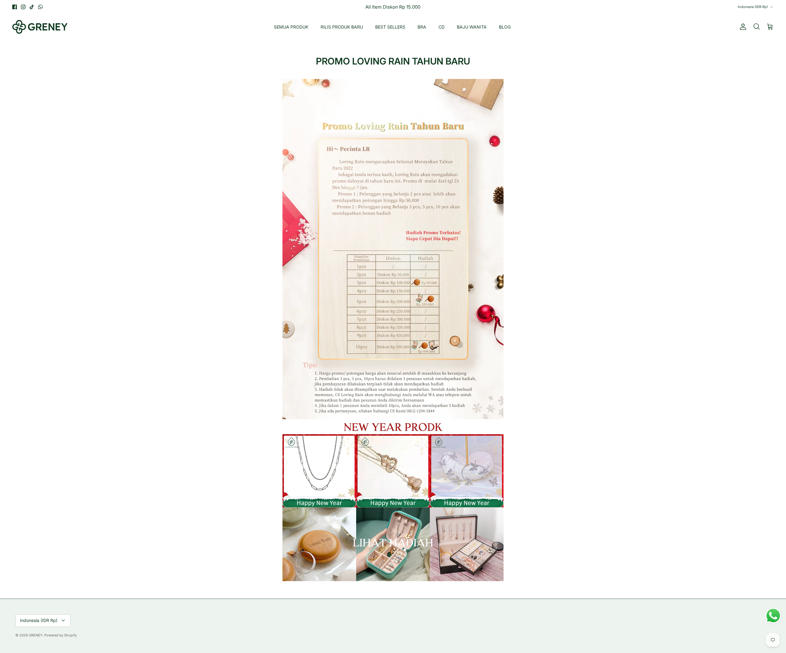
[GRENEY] (40, 27)
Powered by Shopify (60, 635)
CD (441, 26)
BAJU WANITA (472, 26)
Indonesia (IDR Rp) (753, 7)
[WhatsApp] (40, 7)
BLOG (505, 26)
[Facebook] (14, 7)
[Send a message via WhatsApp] (773, 615)
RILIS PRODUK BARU (342, 26)
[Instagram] (23, 7)
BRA (422, 26)
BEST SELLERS (390, 26)
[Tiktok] (31, 7)
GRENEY (35, 635)
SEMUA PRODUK (291, 26)
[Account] (742, 26)
